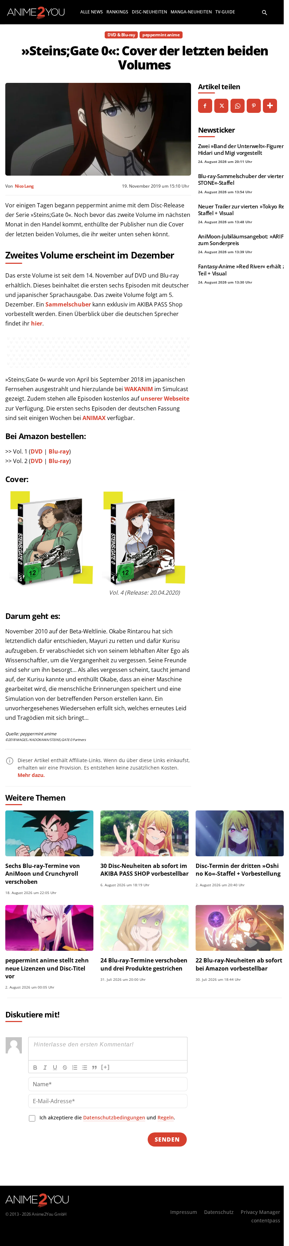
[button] (264, 12)
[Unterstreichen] (55, 1067)
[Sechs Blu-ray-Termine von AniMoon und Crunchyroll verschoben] (49, 833)
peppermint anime (160, 35)
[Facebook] (205, 106)
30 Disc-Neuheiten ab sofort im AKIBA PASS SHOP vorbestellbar (144, 869)
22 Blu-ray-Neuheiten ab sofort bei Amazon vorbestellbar (239, 964)
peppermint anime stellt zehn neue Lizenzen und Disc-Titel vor (47, 968)
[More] (270, 106)
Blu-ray (59, 451)
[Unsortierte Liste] (85, 1067)
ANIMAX (94, 418)
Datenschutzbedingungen (114, 1117)
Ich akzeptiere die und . (107, 1117)
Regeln (166, 1117)
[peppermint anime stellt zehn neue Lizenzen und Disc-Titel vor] (49, 928)
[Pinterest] (254, 106)
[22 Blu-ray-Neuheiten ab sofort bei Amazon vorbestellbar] (240, 928)
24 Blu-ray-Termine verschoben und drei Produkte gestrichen (143, 964)
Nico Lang (24, 186)
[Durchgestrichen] (65, 1067)
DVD (37, 451)
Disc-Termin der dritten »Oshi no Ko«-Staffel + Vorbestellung (238, 869)
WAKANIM (138, 389)
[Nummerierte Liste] (75, 1067)
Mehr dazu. (31, 775)
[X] (221, 106)
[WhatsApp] (237, 106)
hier (36, 323)
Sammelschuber (68, 304)
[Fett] (35, 1067)
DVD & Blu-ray (121, 35)
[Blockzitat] (94, 1067)
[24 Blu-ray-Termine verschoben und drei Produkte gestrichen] (144, 928)
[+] (105, 1067)
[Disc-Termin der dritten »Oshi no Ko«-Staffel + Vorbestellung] (240, 833)
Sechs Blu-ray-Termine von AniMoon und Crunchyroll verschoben (42, 874)
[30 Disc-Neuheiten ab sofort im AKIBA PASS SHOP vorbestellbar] (144, 833)
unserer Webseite (165, 398)
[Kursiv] (45, 1067)
